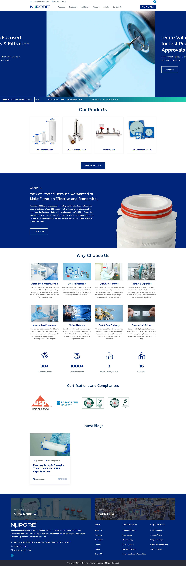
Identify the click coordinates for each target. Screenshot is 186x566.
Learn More (14, 69)
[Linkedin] (154, 2)
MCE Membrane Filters (141, 149)
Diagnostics (127, 535)
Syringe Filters (156, 549)
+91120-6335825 (60, 2)
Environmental (128, 544)
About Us (61, 7)
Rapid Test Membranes (159, 544)
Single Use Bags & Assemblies (134, 554)
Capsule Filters (156, 535)
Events (106, 7)
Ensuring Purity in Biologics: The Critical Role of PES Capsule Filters (49, 468)
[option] (93, 54)
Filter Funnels (109, 149)
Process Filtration (129, 530)
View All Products (93, 165)
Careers (96, 7)
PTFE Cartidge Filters (76, 149)
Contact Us (117, 7)
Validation (85, 7)
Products (72, 7)
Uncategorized (54, 461)
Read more (62, 479)
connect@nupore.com (40, 2)
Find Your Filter (148, 7)
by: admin (39, 461)
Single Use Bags (156, 539)
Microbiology (127, 539)
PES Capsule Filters (44, 149)
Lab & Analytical (129, 549)
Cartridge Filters (156, 530)
